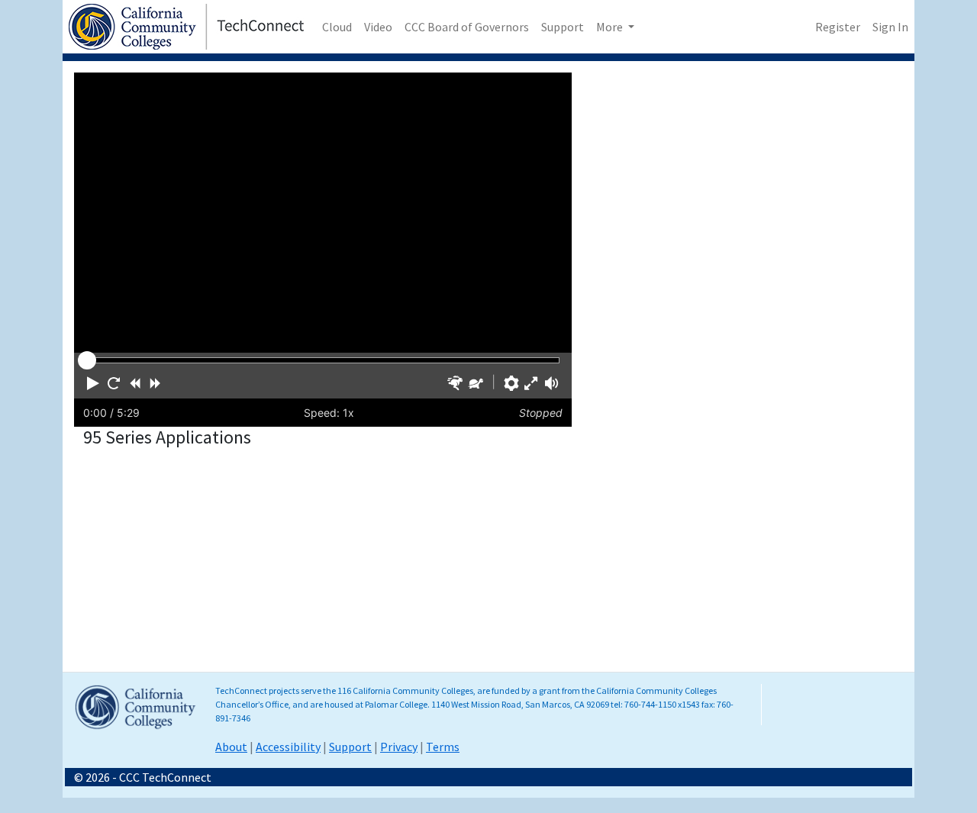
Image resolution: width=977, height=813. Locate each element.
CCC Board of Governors (467, 26)
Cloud (337, 26)
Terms (442, 746)
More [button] (610, 26)
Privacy (399, 746)
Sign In (890, 26)
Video (378, 26)
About (231, 746)
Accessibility (288, 746)
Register (837, 26)
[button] (93, 383)
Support (562, 26)
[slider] (87, 360)
